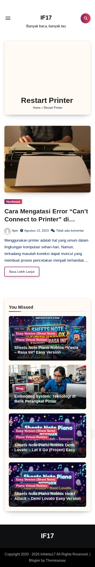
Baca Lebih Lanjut (21, 271)
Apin (15, 230)
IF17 (46, 17)
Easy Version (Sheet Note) (35, 333)
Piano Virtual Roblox (31, 339)
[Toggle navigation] (7, 18)
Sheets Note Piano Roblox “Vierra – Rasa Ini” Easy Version (46, 350)
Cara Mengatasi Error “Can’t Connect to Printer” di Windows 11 (46, 219)
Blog (19, 388)
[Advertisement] (48, 70)
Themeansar (55, 560)
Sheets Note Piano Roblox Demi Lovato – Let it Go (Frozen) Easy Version (44, 450)
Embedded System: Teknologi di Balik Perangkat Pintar (45, 398)
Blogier (34, 560)
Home (36, 107)
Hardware (13, 201)
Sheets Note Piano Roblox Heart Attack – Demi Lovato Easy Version (47, 496)
